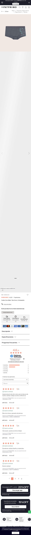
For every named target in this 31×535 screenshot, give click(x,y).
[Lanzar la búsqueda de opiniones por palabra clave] (27, 383)
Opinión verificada (8, 391)
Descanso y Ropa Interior (23, 10)
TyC (11, 511)
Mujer (13, 10)
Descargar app (17, 490)
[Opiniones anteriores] (9, 478)
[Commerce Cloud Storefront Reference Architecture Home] (10, 7)
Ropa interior (18, 12)
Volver (6, 11)
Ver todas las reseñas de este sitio (16, 361)
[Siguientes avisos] (21, 479)
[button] (23, 7)
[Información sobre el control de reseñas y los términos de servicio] (24, 359)
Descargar (15, 4)
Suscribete (15, 507)
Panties (25, 12)
